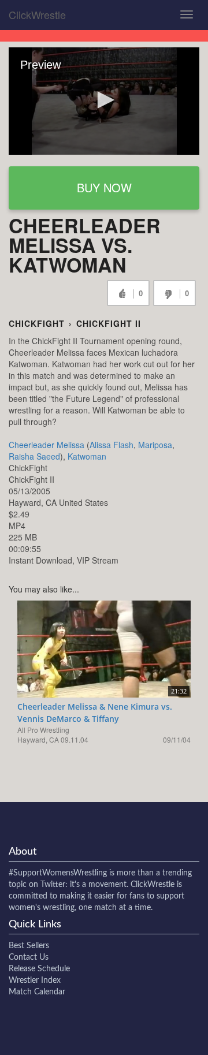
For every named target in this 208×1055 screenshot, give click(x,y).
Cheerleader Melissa (46, 444)
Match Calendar (37, 992)
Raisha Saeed (34, 456)
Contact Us (29, 957)
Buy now (104, 187)
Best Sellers (29, 946)
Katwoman (87, 456)
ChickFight (37, 323)
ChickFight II (108, 323)
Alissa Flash (111, 444)
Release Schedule (39, 969)
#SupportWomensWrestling (58, 873)
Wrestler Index (35, 980)
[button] (104, 100)
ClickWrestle (37, 14)
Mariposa (155, 444)
